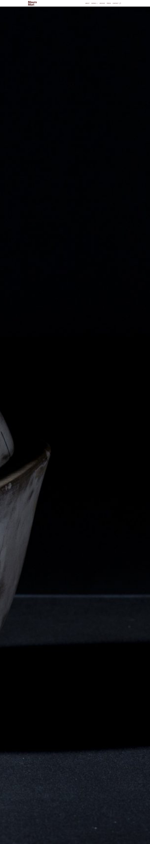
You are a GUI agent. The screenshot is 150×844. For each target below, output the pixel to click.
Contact (115, 3)
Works (93, 3)
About (87, 3)
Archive (102, 3)
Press (109, 3)
